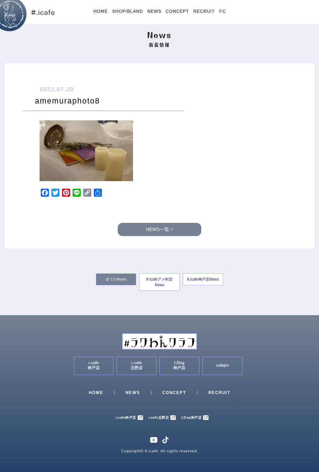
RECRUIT (204, 11)
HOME (100, 11)
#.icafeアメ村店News (159, 282)
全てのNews (116, 279)
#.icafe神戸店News (203, 279)
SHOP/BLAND (127, 11)
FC (222, 11)
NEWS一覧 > (159, 229)
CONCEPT (177, 11)
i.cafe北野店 (159, 417)
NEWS (154, 11)
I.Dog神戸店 (191, 417)
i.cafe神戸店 (126, 417)
